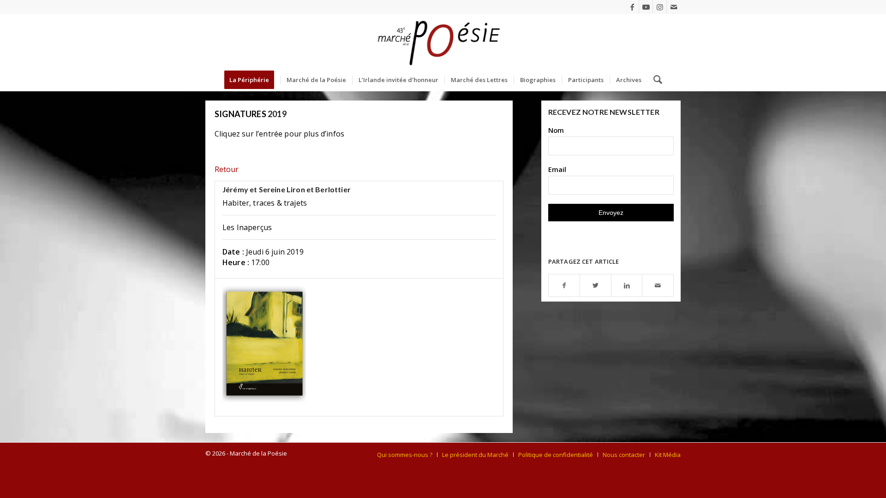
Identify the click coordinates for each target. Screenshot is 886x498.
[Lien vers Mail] (674, 7)
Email (557, 169)
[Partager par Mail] (657, 285)
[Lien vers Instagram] (659, 7)
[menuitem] (252, 79)
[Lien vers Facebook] (632, 7)
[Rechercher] (654, 79)
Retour (227, 169)
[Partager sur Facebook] (564, 285)
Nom (556, 130)
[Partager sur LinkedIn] (626, 285)
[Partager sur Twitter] (595, 285)
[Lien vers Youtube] (646, 7)
